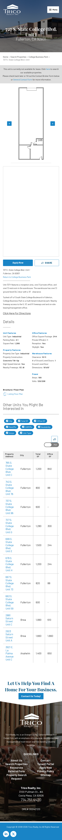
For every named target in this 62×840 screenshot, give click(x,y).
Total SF (24, 421)
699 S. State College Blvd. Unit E (10, 545)
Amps (11, 433)
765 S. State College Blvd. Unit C (10, 468)
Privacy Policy (45, 771)
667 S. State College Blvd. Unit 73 (10, 583)
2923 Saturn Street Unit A (9, 636)
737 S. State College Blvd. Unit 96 (10, 507)
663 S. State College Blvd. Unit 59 (10, 602)
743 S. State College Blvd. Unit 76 (10, 488)
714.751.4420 (31, 799)
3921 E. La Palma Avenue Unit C (10, 653)
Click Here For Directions (17, 313)
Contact (45, 760)
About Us (16, 760)
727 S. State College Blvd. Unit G (10, 526)
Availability (45, 427)
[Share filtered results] (54, 439)
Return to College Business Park (17, 277)
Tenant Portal (45, 764)
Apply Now (17, 262)
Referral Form (16, 771)
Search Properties (16, 764)
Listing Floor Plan (15, 394)
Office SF (41, 421)
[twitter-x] (13, 834)
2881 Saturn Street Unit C (9, 620)
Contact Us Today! (31, 696)
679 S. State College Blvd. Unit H (10, 564)
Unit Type (27, 433)
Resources (16, 767)
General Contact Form (22, 79)
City (10, 421)
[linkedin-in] (6, 834)
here (48, 69)
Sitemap (45, 775)
